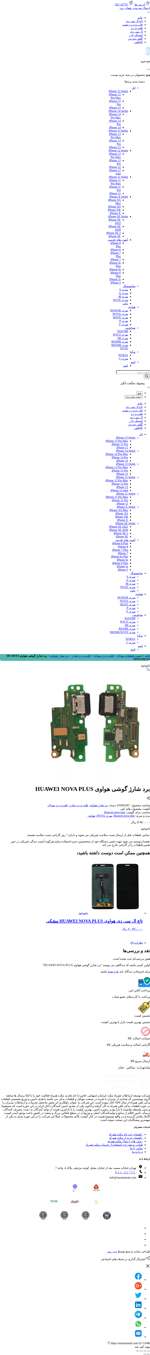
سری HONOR (119, 310)
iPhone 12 (115, 167)
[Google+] (138, 1289)
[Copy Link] (108, 1343)
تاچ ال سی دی (134, 21)
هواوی (131, 307)
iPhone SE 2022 (118, 526)
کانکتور (138, 42)
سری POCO (120, 334)
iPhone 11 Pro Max (115, 182)
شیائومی (130, 327)
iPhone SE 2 (113, 233)
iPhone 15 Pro (120, 444)
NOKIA (123, 355)
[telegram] (140, 1233)
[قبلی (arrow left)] (148, 1354)
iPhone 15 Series (118, 91)
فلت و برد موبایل (103, 655)
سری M (123, 296)
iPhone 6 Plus (120, 563)
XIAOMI (122, 331)
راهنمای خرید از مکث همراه (126, 1137)
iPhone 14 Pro (120, 457)
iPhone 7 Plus (120, 549)
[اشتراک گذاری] (144, 1351)
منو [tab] (139, 393)
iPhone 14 (115, 127)
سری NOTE (120, 300)
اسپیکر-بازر (136, 35)
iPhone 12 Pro (120, 483)
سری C (123, 358)
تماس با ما (136, 1148)
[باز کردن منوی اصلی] (148, 12)
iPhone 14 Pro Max (115, 116)
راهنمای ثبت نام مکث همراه (126, 1134)
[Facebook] (138, 1279)
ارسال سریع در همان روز (135, 8)
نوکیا (132, 351)
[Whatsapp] (138, 1327)
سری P (123, 320)
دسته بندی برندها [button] (135, 81)
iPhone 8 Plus (120, 543)
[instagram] (140, 1228)
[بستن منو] (148, 387)
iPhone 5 (115, 282)
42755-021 (121, 4)
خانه (140, 17)
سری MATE (120, 317)
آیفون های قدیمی (118, 239)
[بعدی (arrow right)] (144, 1354)
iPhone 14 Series (118, 110)
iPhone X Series (118, 196)
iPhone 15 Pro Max (115, 96)
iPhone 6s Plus (119, 556)
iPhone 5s (115, 279)
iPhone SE (114, 236)
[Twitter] (138, 1298)
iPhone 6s (115, 269)
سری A (123, 293)
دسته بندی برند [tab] (133, 397)
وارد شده (113, 971)
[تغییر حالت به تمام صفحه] (141, 1351)
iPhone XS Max (118, 510)
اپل (133, 87)
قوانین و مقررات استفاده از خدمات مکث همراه (114, 1144)
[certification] (43, 1215)
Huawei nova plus (114, 812)
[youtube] (140, 1245)
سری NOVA (120, 313)
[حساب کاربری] (148, 54)
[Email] (138, 1336)
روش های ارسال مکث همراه (125, 1141)
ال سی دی (136, 31)
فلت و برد (137, 28)
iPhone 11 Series (118, 176)
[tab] (71, 942)
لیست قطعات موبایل (129, 655)
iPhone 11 (115, 193)
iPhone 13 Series (118, 130)
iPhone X (115, 213)
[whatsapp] (140, 1239)
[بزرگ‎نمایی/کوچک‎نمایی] (137, 1351)
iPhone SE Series (118, 216)
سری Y (123, 324)
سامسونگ (129, 286)
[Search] (147, 376)
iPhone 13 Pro (120, 470)
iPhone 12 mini (119, 490)
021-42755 (125, 1172)
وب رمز (112, 1251)
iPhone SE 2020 (118, 529)
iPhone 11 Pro (120, 500)
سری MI (122, 338)
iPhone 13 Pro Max (115, 135)
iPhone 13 (115, 147)
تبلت (125, 303)
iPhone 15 (115, 107)
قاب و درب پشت (132, 24)
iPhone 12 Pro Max (115, 155)
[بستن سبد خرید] (148, 69)
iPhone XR (114, 209)
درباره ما (137, 1151)
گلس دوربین (135, 38)
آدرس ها (140, 4)
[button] (75, 49)
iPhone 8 (115, 249)
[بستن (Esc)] (148, 1351)
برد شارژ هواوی (59, 655)
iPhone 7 (115, 259)
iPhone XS (114, 206)
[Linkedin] (138, 1308)
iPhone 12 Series (118, 150)
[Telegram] (138, 1317)
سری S (123, 289)
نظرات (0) (136, 942)
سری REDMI (119, 341)
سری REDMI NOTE (122, 632)
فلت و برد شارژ (81, 655)
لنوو (133, 362)
